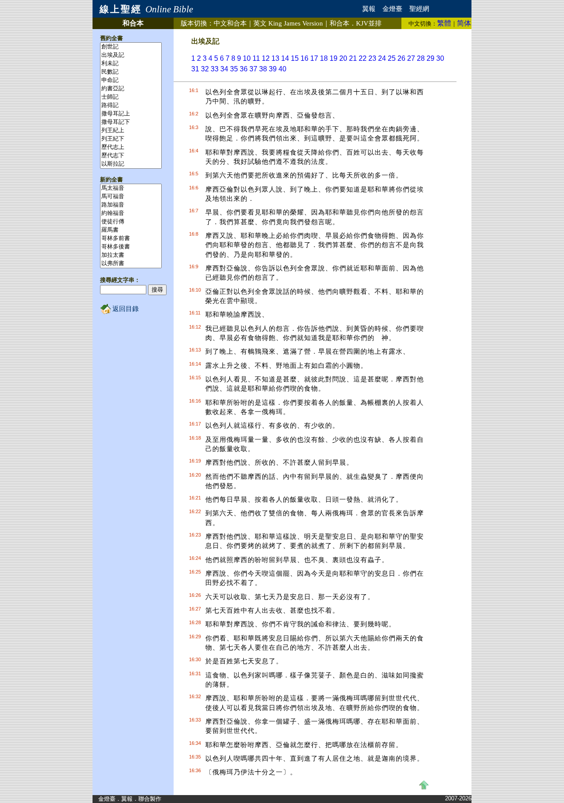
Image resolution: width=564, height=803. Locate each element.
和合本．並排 (356, 23)
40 (282, 69)
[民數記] (130, 72)
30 (440, 58)
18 (324, 58)
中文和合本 (230, 23)
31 (195, 69)
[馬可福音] (130, 196)
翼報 (368, 8)
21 (353, 58)
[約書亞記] (130, 89)
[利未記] (130, 63)
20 (343, 58)
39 (273, 69)
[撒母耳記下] (130, 122)
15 (295, 58)
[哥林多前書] (130, 238)
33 (215, 69)
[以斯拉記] (130, 164)
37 (253, 69)
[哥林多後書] (130, 247)
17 (314, 58)
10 (247, 58)
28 (421, 58)
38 (263, 69)
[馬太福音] (130, 188)
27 (411, 58)
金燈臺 (392, 8)
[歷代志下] (130, 156)
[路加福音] (130, 205)
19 (334, 58)
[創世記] (130, 47)
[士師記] (130, 97)
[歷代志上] (130, 147)
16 (304, 58)
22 (363, 58)
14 (285, 58)
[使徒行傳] (130, 222)
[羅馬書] (130, 230)
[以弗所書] (130, 263)
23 (372, 58)
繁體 (444, 23)
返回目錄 (125, 308)
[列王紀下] (130, 139)
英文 (288, 23)
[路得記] (130, 105)
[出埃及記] (130, 55)
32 (205, 69)
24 (382, 58)
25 (392, 58)
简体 (464, 23)
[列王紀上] (130, 130)
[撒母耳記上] (130, 114)
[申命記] (130, 80)
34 (224, 69)
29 (430, 58)
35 (234, 69)
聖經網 (419, 8)
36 (244, 69)
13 (275, 58)
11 (256, 58)
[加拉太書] (130, 255)
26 (401, 58)
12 (266, 58)
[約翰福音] (130, 213)
